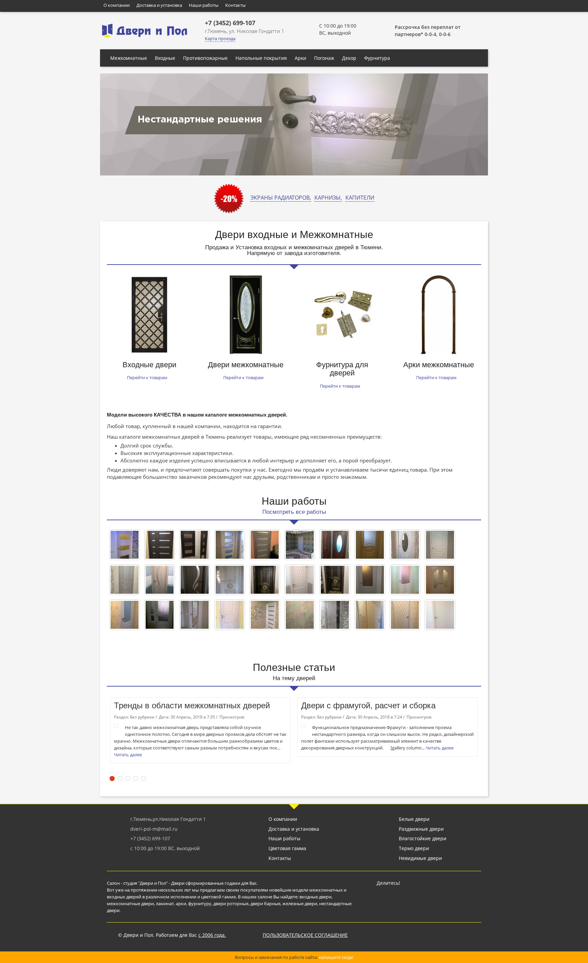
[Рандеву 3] (159, 614)
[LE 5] (264, 544)
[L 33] (194, 544)
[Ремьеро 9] (264, 614)
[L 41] (159, 544)
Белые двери (414, 819)
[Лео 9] (229, 579)
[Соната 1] (405, 614)
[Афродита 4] (299, 544)
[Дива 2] (405, 579)
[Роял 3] (335, 614)
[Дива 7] (370, 579)
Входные (165, 58)
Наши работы (203, 5)
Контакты (235, 5)
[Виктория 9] (124, 579)
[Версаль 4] (335, 544)
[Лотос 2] (159, 579)
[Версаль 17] (405, 544)
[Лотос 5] (194, 579)
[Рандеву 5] (229, 614)
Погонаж (324, 58)
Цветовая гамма (287, 848)
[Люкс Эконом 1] (194, 614)
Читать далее (128, 754)
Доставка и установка (159, 5)
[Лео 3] (335, 579)
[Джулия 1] (440, 579)
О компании (116, 5)
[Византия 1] (370, 544)
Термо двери (414, 848)
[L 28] (124, 544)
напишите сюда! (336, 957)
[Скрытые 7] (299, 614)
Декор (349, 58)
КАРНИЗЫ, (328, 197)
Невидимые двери (420, 858)
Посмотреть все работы (294, 512)
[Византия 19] (440, 544)
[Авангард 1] (229, 544)
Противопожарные (205, 58)
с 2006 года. (212, 935)
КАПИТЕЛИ (359, 197)
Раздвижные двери (421, 829)
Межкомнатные (128, 58)
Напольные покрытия (261, 58)
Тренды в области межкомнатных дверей (192, 705)
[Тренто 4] (370, 614)
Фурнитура (377, 58)
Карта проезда (220, 38)
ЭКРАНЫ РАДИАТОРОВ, (280, 197)
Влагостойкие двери (422, 838)
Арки (300, 58)
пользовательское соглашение (305, 935)
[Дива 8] (299, 579)
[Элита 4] (440, 614)
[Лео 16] (264, 579)
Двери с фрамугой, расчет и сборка (368, 705)
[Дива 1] (124, 614)
